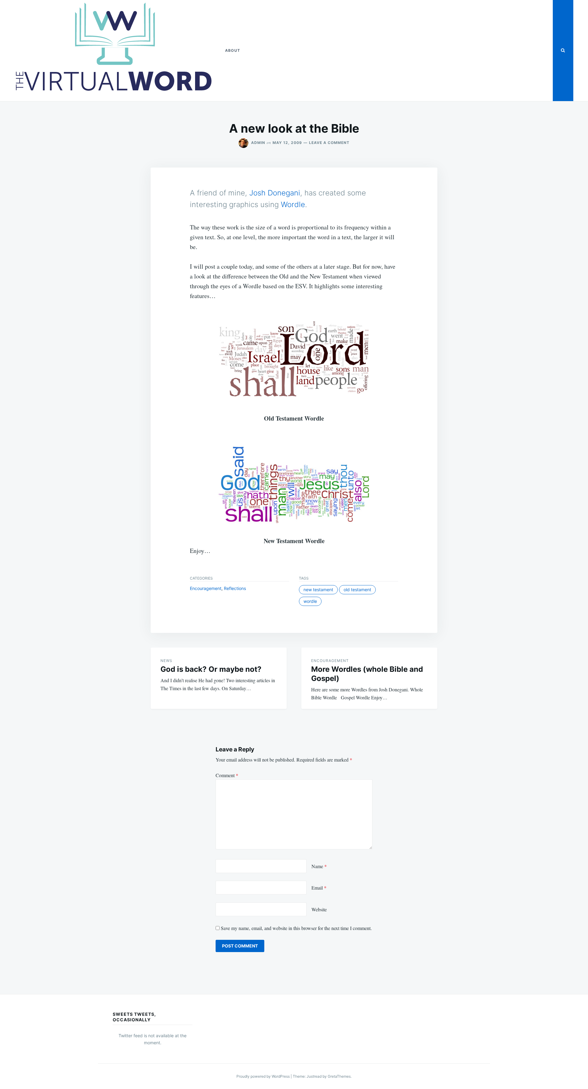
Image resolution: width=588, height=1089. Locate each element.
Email (318, 887)
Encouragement (205, 588)
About (232, 50)
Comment (227, 775)
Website (319, 909)
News (166, 660)
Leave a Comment (329, 142)
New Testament (318, 589)
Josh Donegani (274, 192)
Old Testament (357, 589)
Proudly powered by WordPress (263, 1076)
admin (258, 142)
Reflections (235, 588)
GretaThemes (339, 1076)
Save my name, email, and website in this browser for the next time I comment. (296, 928)
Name (319, 866)
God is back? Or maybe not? (211, 669)
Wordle (293, 204)
